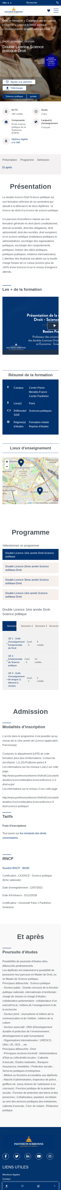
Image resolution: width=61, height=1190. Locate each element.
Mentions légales (11, 1174)
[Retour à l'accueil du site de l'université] (28, 1142)
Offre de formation (12, 20)
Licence (9, 25)
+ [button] (7, 462)
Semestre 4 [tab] (54, 626)
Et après (7, 167)
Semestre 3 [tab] (40, 626)
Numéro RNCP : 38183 (15, 868)
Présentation (9, 159)
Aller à (5, 2)
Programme (27, 159)
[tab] (30, 554)
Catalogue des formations (41, 20)
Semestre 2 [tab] (25, 626)
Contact (6, 1179)
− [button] (7, 467)
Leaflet (29, 503)
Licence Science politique (32, 25)
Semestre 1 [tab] (11, 626)
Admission (43, 159)
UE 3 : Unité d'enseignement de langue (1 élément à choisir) (16, 679)
